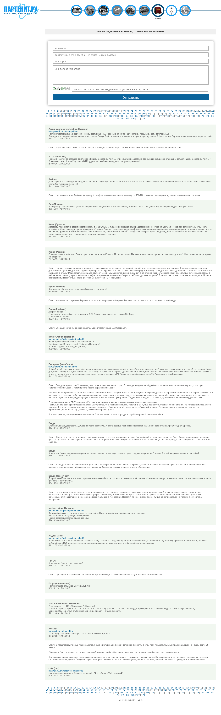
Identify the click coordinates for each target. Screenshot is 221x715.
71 (152, 113)
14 (91, 111)
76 (172, 113)
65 (128, 113)
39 (192, 111)
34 (172, 111)
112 (162, 116)
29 (152, 111)
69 (144, 113)
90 (59, 116)
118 (192, 116)
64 (124, 113)
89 (55, 116)
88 (51, 116)
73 (160, 113)
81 (193, 113)
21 (119, 111)
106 (131, 116)
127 (138, 118)
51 (71, 113)
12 (83, 111)
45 (47, 113)
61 (112, 113)
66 (132, 113)
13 (87, 111)
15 (95, 111)
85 (209, 113)
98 (92, 116)
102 (110, 116)
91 (63, 116)
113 (167, 116)
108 (142, 116)
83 (201, 113)
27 (144, 111)
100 (100, 116)
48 (59, 113)
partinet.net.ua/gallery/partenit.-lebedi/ (66, 339)
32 (164, 111)
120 (202, 116)
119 (197, 116)
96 (84, 116)
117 (187, 116)
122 (212, 116)
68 (140, 113)
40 (196, 111)
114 (172, 116)
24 (132, 111)
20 (115, 111)
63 (120, 113)
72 (156, 113)
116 (182, 116)
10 (75, 111)
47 (55, 113)
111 (157, 116)
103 (116, 116)
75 (168, 113)
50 (67, 113)
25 (136, 111)
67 (136, 113)
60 (108, 113)
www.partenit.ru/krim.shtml (61, 631)
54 (84, 113)
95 (79, 116)
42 (204, 111)
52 (75, 113)
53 (79, 113)
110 (152, 116)
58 (100, 113)
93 (71, 116)
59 (104, 113)
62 (116, 113)
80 (189, 113)
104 (121, 116)
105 (126, 116)
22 (123, 111)
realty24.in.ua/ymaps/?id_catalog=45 (66, 671)
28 (148, 111)
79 (185, 113)
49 (63, 113)
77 (177, 113)
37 (184, 111)
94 (75, 116)
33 (168, 111)
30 (156, 111)
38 (188, 111)
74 (164, 113)
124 (122, 118)
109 (147, 116)
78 (181, 113)
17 (103, 111)
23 (128, 111)
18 (107, 111)
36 (180, 111)
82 (197, 113)
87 (47, 116)
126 (132, 118)
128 (143, 118)
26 (140, 111)
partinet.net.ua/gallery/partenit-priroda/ (66, 510)
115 (177, 116)
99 (96, 116)
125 (127, 118)
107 (136, 116)
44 (212, 111)
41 (200, 111)
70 (148, 113)
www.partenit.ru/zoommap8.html (63, 131)
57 (96, 113)
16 (99, 111)
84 (205, 113)
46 (51, 113)
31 (160, 111)
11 (79, 111)
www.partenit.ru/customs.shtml (63, 367)
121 (207, 116)
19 (111, 111)
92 (67, 116)
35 (176, 111)
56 (92, 113)
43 (208, 111)
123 (117, 118)
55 (88, 113)
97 (88, 116)
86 (213, 113)
